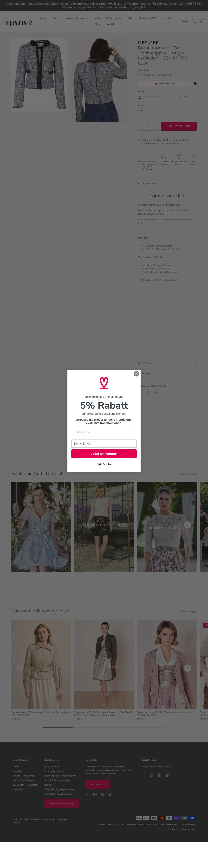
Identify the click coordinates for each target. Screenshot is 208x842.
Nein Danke (104, 464)
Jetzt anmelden (104, 453)
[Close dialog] (136, 374)
